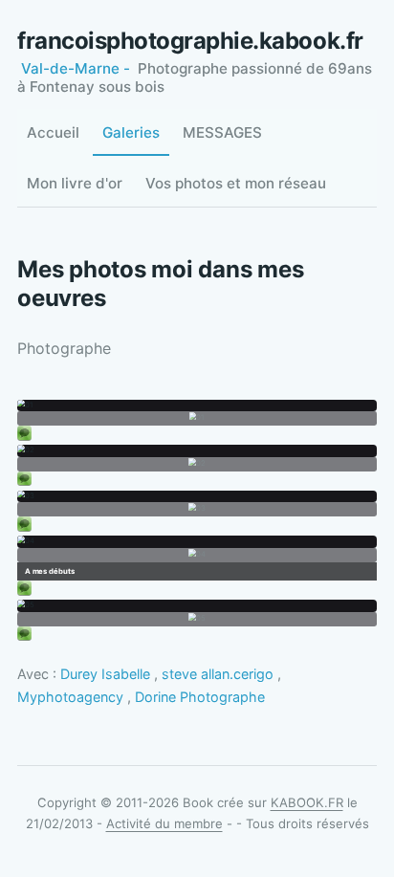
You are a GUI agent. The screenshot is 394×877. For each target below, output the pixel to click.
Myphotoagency (70, 697)
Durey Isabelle (105, 674)
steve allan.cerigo (218, 674)
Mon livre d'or (74, 183)
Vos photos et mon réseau (235, 183)
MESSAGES (222, 132)
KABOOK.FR (307, 802)
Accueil (53, 132)
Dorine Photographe (200, 697)
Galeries (131, 132)
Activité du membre (164, 823)
